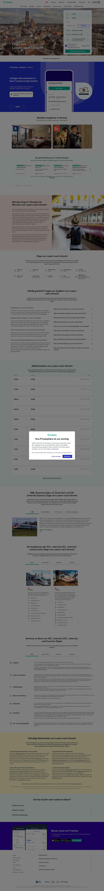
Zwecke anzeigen (56, 456)
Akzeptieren (67, 456)
